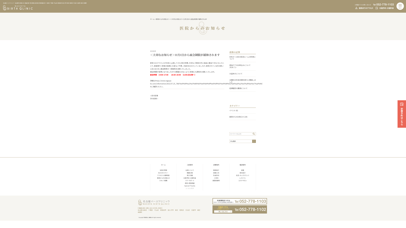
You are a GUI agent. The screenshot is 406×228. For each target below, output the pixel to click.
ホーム (163, 165)
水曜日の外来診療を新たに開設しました (242, 81)
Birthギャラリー (163, 173)
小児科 (216, 178)
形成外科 (216, 175)
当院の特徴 (163, 170)
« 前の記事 (154, 95)
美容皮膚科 (216, 180)
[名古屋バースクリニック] (18, 10)
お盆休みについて (235, 73)
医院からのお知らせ (236, 116)
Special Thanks (189, 186)
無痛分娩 (190, 173)
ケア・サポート (189, 180)
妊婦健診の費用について (238, 88)
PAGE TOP (400, 208)
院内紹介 (243, 173)
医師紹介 (216, 170)
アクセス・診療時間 (163, 175)
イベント (232, 110)
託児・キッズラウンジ (242, 175)
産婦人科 (216, 173)
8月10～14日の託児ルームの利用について (242, 58)
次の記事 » (154, 98)
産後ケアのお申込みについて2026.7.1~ (240, 66)
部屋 (242, 170)
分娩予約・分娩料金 (189, 178)
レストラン (242, 178)
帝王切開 (190, 175)
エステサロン (243, 180)
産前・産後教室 (190, 183)
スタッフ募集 (163, 180)
